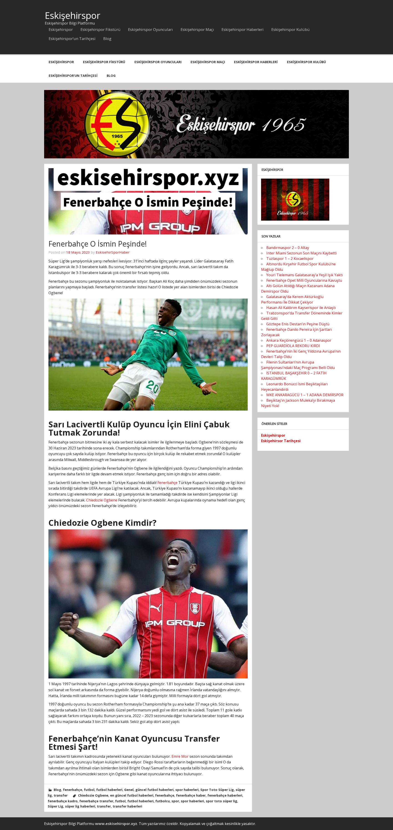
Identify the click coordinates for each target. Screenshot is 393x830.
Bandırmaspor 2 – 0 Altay (287, 247)
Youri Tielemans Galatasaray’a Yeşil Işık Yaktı (304, 274)
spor (175, 801)
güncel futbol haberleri (154, 790)
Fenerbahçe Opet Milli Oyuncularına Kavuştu (304, 280)
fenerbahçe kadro (63, 801)
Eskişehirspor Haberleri (243, 29)
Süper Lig (55, 806)
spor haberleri (187, 790)
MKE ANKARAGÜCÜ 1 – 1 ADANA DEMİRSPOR (304, 394)
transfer (61, 795)
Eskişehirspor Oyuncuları (150, 29)
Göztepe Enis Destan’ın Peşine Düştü (297, 324)
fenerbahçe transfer (96, 801)
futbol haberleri (109, 790)
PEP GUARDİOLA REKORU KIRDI (293, 345)
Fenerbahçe (167, 482)
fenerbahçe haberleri (224, 795)
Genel (129, 790)
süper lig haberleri (80, 806)
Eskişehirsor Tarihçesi (281, 440)
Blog (107, 38)
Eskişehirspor (72, 15)
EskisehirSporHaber (113, 252)
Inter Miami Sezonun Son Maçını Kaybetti (301, 253)
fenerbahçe (72, 790)
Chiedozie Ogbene (101, 500)
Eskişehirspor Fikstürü (101, 29)
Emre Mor (180, 756)
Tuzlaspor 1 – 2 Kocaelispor (290, 258)
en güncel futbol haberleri (131, 795)
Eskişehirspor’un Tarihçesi (72, 38)
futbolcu (162, 801)
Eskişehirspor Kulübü (290, 29)
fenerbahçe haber (191, 795)
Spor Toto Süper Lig (217, 790)
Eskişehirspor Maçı (197, 29)
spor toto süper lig (221, 801)
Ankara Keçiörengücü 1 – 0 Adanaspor (298, 340)
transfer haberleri (127, 806)
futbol (89, 790)
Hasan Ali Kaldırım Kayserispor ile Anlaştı (301, 307)
